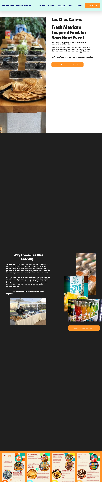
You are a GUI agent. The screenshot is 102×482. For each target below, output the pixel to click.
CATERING (61, 5)
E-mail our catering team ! (67, 65)
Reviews (70, 5)
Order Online (92, 5)
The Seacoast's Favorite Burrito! (16, 5)
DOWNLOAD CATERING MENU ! (83, 328)
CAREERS (79, 5)
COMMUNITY (52, 5)
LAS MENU (42, 5)
